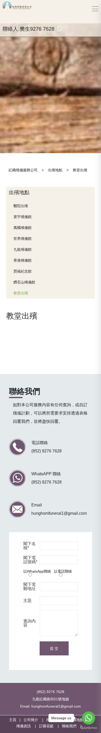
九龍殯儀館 (22, 249)
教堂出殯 (20, 293)
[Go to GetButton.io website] (88, 727)
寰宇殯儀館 (22, 217)
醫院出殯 (20, 206)
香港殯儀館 (22, 260)
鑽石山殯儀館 (24, 282)
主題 (27, 601)
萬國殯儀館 (22, 228)
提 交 (54, 648)
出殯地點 (55, 170)
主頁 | (16, 720)
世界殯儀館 (22, 238)
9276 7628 (42, 28)
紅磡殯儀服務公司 (23, 170)
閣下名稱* (29, 546)
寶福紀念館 (22, 271)
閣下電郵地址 (29, 586)
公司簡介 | (35, 720)
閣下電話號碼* (30, 560)
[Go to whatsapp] (88, 717)
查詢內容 (29, 623)
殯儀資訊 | (27, 726)
